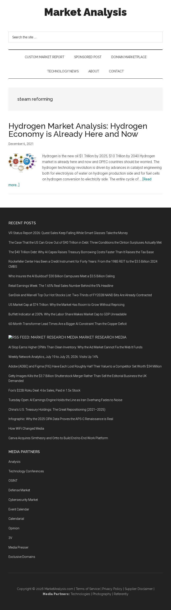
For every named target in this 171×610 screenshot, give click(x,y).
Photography (102, 594)
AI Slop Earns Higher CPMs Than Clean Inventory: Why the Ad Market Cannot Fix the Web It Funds (75, 347)
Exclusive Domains (21, 557)
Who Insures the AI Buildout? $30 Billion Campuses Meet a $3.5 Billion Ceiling (61, 276)
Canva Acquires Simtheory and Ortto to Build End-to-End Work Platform (58, 438)
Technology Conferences (26, 471)
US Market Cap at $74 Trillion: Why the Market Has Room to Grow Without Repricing (66, 304)
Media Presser (18, 547)
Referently (121, 594)
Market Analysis (85, 12)
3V (10, 538)
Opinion (13, 528)
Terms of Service (88, 589)
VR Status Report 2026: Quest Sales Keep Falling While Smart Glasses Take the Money (68, 233)
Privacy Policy (112, 589)
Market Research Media (102, 337)
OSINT (13, 480)
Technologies (80, 594)
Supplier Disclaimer (139, 589)
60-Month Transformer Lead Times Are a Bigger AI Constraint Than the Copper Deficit (67, 324)
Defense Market (19, 490)
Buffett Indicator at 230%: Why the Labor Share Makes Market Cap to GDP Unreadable (67, 314)
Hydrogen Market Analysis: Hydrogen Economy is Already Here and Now (77, 130)
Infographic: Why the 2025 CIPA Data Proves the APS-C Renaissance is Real (60, 419)
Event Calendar (18, 509)
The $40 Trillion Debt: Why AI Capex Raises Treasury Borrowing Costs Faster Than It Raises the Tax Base (81, 252)
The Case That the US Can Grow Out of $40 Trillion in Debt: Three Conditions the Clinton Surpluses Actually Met (85, 242)
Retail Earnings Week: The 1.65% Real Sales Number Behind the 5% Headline (60, 286)
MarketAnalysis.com (59, 589)
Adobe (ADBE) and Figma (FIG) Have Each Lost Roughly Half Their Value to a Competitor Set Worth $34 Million (85, 366)
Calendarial (16, 518)
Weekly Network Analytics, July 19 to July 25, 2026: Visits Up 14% (53, 357)
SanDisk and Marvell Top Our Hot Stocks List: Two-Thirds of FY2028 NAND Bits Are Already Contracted (80, 295)
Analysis (14, 461)
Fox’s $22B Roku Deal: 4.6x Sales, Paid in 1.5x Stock (44, 390)
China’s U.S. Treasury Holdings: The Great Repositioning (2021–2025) (56, 409)
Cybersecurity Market (23, 500)
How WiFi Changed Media (26, 428)
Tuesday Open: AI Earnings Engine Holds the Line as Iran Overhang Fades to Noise (65, 400)
